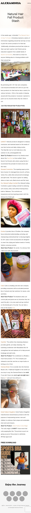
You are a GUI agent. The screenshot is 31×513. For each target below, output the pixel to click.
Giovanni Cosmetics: (7, 169)
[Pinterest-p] (9, 498)
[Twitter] (12, 493)
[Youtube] (25, 493)
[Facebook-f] (5, 493)
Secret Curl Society (6, 55)
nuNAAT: (3, 142)
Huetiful (3, 342)
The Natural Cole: (24, 35)
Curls (2, 286)
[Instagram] (18, 493)
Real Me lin (10, 158)
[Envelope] (22, 498)
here (13, 308)
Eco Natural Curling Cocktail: (9, 183)
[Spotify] (15, 498)
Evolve (3, 231)
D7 (6, 378)
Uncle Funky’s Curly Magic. (20, 426)
